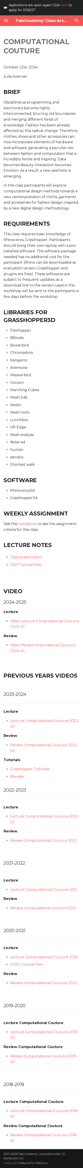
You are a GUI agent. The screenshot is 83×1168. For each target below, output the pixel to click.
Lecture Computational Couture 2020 (44, 957)
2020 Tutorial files (26, 964)
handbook (27, 524)
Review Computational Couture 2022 (43, 840)
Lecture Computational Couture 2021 (43, 889)
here (64, 5)
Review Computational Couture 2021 (43, 908)
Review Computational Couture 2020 (43, 983)
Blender (17, 776)
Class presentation (26, 557)
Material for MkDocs (33, 1163)
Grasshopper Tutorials (29, 769)
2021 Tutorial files (25, 565)
